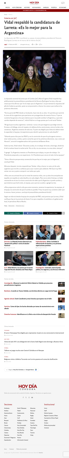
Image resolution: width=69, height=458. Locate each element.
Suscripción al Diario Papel (51, 418)
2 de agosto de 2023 (25, 44)
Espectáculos (7, 440)
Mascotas (32, 408)
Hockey (19, 423)
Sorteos (46, 423)
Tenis (31, 430)
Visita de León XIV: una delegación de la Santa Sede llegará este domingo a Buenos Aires (33, 342)
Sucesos (32, 423)
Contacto (46, 427)
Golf (18, 418)
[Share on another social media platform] (63, 213)
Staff (45, 410)
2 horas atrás (8, 361)
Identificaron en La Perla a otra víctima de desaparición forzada (30, 314)
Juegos (46, 420)
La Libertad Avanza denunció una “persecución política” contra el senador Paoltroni (18, 243)
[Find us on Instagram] (29, 397)
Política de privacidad (49, 425)
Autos (5, 415)
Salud (31, 418)
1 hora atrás (7, 344)
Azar (5, 418)
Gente (19, 415)
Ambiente (6, 408)
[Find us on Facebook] (23, 397)
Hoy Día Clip (20, 430)
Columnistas (7, 427)
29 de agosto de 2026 (10, 247)
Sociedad (32, 420)
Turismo (6, 330)
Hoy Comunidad (21, 425)
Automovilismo (8, 413)
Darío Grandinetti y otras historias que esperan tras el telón (28, 299)
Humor (19, 437)
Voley (31, 435)
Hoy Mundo (36, 7)
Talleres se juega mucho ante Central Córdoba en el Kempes (24, 350)
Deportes (6, 435)
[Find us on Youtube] (32, 397)
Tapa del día (33, 425)
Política (54, 7)
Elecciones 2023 (20, 205)
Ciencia (6, 425)
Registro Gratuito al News (51, 415)
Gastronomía (20, 413)
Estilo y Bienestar (21, 408)
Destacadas (11, 205)
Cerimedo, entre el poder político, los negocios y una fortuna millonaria (50, 268)
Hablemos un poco (22, 420)
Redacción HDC (13, 44)
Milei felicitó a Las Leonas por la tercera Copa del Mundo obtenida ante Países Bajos (18, 268)
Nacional (9, 238)
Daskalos (41, 452)
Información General (22, 440)
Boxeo (5, 423)
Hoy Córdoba (17, 7)
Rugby (32, 415)
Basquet (6, 420)
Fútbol (6, 348)
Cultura (6, 432)
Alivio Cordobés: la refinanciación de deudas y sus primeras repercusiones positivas (48, 243)
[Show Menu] (5, 3)
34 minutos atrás (9, 335)
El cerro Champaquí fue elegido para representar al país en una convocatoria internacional (34, 333)
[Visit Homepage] (34, 3)
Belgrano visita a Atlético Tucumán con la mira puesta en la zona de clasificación (30, 359)
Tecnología (33, 427)
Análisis (46, 7)
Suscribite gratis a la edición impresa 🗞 (34, 10)
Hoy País (27, 7)
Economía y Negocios (10, 437)
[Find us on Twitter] (26, 397)
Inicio (7, 7)
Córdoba (40, 238)
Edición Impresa (48, 413)
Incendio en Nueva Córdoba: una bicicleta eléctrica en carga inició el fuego (30, 291)
